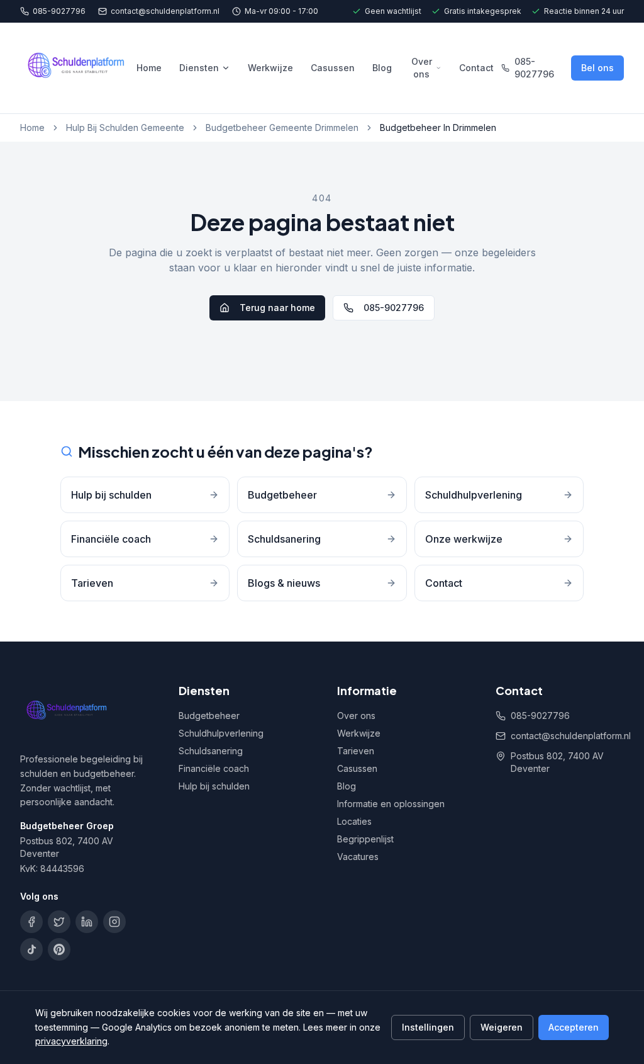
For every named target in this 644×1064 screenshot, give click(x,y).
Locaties (354, 821)
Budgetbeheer (209, 715)
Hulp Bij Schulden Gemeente (125, 127)
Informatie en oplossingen (391, 803)
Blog (382, 67)
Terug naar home (277, 307)
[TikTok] (31, 949)
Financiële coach (214, 768)
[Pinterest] (59, 949)
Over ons (421, 67)
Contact (476, 67)
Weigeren (501, 1027)
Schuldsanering (211, 750)
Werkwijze (270, 67)
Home (149, 67)
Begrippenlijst (365, 839)
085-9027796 (59, 11)
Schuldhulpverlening (221, 733)
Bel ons (597, 67)
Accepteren (573, 1027)
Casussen (333, 67)
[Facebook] (31, 921)
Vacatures (358, 856)
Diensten (199, 67)
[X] (59, 921)
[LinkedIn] (86, 921)
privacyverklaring (71, 1041)
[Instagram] (114, 921)
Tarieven (355, 750)
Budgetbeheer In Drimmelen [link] (438, 127)
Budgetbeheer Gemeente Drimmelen (282, 127)
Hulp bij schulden (214, 786)
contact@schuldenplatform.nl (165, 11)
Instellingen (428, 1027)
